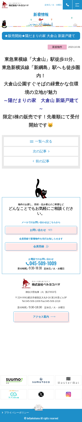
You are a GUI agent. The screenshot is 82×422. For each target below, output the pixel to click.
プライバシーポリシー (16, 412)
